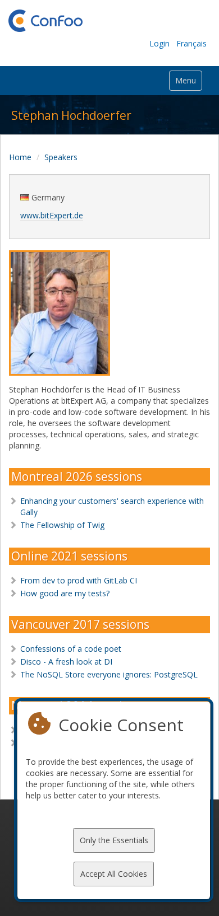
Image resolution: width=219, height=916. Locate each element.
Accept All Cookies (113, 873)
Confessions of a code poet (70, 648)
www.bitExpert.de (51, 215)
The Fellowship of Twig (62, 525)
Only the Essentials (114, 840)
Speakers (60, 157)
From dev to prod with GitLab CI (78, 580)
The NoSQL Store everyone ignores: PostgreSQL (109, 674)
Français (191, 43)
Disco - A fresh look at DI (66, 661)
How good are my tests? (65, 593)
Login (159, 43)
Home (20, 157)
